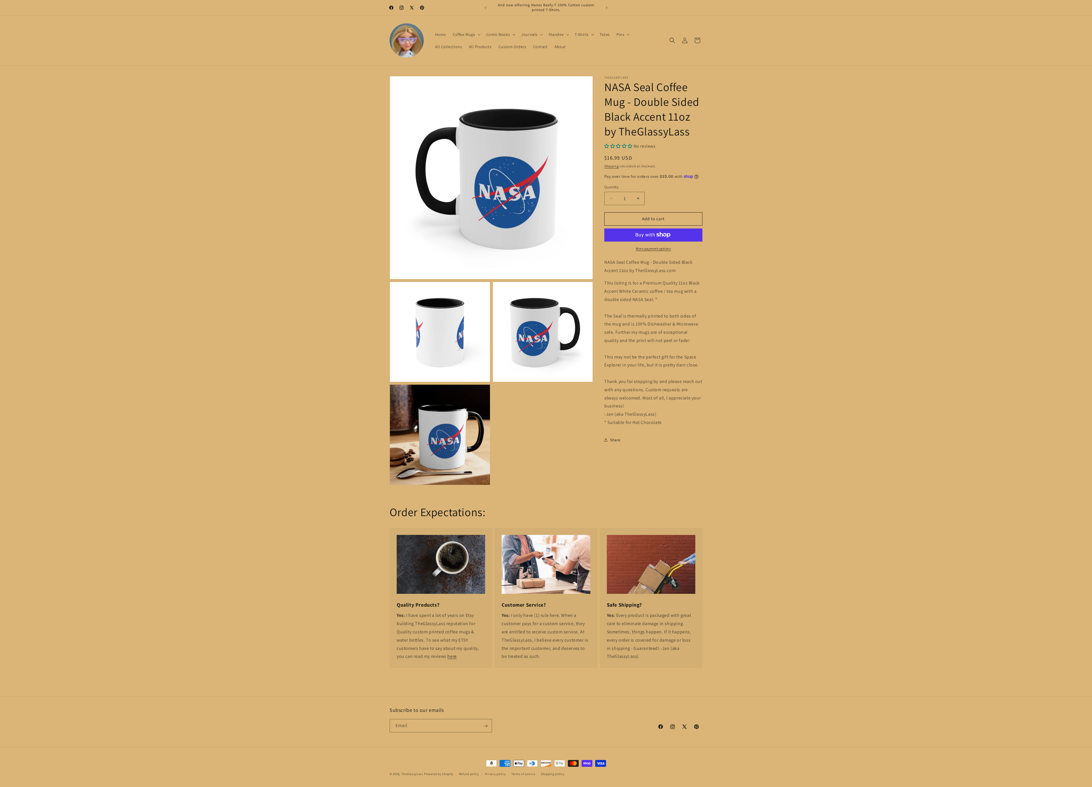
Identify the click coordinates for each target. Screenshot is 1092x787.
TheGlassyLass (412, 774)
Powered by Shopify (438, 774)
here (451, 656)
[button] (466, 34)
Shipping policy (552, 774)
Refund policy (469, 774)
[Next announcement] (606, 7)
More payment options (653, 248)
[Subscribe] (485, 726)
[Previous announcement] (485, 7)
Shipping (611, 166)
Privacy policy (495, 774)
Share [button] (615, 439)
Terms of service (523, 774)
